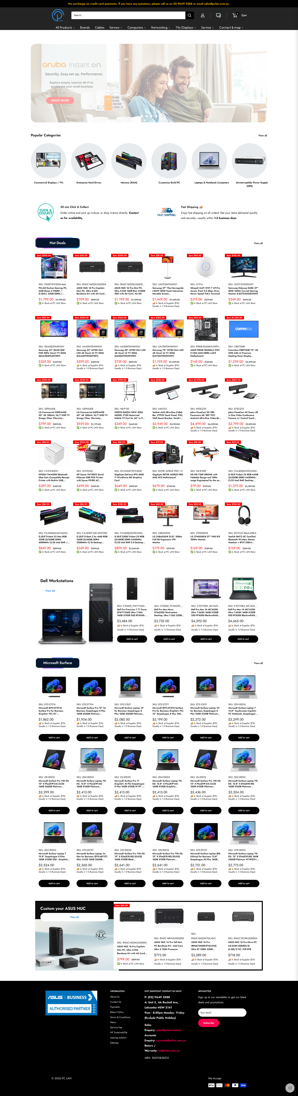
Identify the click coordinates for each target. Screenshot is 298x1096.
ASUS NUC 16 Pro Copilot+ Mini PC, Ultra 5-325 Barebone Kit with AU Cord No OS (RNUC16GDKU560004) (91, 291)
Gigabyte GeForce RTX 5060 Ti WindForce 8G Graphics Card (129, 477)
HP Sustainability (118, 1032)
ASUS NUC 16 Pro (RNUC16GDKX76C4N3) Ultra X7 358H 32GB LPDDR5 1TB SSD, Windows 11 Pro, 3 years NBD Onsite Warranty (205, 946)
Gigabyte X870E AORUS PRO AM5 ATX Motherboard (167, 476)
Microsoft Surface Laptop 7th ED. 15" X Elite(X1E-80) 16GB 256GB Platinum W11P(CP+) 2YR (243, 856)
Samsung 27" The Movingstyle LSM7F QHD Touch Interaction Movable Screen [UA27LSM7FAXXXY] (167, 291)
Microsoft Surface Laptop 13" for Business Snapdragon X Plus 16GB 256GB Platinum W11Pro (129, 711)
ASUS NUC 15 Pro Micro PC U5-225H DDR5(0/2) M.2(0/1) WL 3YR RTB (242, 946)
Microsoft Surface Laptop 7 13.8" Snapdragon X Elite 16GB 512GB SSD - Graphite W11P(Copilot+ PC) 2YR (53, 856)
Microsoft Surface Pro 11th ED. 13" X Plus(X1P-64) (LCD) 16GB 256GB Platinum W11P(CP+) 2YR (54, 784)
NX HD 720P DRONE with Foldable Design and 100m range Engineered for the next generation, (205, 477)
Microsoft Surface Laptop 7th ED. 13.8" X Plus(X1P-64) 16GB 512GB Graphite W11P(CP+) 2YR (167, 784)
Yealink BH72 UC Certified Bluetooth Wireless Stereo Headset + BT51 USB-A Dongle (242, 539)
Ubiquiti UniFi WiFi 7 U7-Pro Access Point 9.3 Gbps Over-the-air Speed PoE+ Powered (205, 291)
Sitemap (114, 1042)
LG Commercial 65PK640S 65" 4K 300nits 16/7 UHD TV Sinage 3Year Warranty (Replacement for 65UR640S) (92, 415)
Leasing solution (118, 1037)
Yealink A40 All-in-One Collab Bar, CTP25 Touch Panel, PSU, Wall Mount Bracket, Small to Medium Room (167, 415)
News (113, 1022)
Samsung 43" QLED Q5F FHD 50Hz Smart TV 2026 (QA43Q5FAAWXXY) (52, 353)
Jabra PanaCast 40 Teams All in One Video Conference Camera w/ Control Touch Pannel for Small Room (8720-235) (243, 415)
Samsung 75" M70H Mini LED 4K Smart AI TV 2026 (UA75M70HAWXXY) (167, 353)
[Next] (267, 162)
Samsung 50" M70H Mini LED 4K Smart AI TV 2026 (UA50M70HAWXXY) (130, 353)
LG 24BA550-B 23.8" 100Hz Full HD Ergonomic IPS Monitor (167, 539)
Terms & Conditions (120, 1017)
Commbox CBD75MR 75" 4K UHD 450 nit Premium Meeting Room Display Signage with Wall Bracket (243, 353)
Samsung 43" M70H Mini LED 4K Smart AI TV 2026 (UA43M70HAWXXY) (90, 353)
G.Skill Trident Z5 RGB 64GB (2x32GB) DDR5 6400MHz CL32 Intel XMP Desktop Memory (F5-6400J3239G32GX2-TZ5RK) (243, 477)
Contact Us (115, 1002)
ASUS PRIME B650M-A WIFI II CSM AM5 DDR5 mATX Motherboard (205, 353)
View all (263, 135)
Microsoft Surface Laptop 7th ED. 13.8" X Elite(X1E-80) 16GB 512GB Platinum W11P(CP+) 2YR (243, 784)
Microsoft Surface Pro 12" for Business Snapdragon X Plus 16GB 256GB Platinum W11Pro (91, 711)
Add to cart (132, 639)
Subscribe (208, 1023)
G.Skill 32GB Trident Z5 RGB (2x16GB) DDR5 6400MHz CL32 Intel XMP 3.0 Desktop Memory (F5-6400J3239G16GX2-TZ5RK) (129, 539)
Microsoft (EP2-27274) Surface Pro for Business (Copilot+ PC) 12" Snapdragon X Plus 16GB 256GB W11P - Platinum (51, 711)
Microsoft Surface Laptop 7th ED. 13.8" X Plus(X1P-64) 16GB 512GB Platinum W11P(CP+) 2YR (91, 784)
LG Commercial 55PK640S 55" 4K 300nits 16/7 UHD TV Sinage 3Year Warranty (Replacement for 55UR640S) (54, 415)
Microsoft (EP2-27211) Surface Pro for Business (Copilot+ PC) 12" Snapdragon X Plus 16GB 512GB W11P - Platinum (167, 711)
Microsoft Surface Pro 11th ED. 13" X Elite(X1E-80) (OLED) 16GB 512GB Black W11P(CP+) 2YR (130, 856)
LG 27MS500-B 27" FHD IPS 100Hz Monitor (205, 538)
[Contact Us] (218, 15)
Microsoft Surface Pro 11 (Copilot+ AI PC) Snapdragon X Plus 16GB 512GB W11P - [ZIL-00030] (129, 784)
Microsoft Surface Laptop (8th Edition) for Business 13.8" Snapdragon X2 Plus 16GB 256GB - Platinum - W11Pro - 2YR (205, 856)
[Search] (189, 15)
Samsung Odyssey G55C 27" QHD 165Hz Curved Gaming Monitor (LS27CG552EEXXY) (243, 291)
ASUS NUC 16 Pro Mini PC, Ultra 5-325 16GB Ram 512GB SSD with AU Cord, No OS (130, 291)
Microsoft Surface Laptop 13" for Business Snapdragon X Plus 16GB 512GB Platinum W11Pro (205, 711)
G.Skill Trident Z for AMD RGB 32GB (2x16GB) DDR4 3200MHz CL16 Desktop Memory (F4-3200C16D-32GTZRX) (92, 539)
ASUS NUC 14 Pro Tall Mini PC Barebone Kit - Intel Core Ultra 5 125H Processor (168, 946)
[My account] (202, 15)
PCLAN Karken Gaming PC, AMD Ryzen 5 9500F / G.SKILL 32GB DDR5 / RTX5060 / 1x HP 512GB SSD (54, 291)
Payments (115, 1007)
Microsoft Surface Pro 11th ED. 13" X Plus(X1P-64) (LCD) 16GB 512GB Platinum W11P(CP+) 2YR (205, 784)
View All (50, 590)
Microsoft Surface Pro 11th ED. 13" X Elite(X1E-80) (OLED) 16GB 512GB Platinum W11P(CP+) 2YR (167, 856)
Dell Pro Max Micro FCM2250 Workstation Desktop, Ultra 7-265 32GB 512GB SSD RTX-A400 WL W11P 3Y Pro (168, 612)
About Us (115, 996)
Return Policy (116, 1012)
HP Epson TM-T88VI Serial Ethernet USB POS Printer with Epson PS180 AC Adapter (90, 477)
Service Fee (116, 1027)
